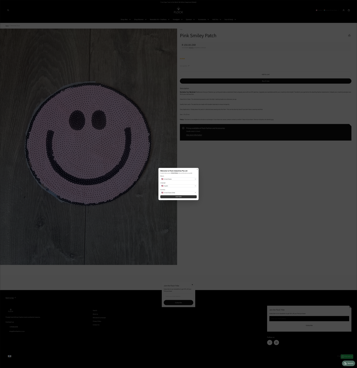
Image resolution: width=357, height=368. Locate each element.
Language (162, 183)
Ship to (162, 176)
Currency (162, 189)
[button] (178, 179)
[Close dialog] (197, 169)
